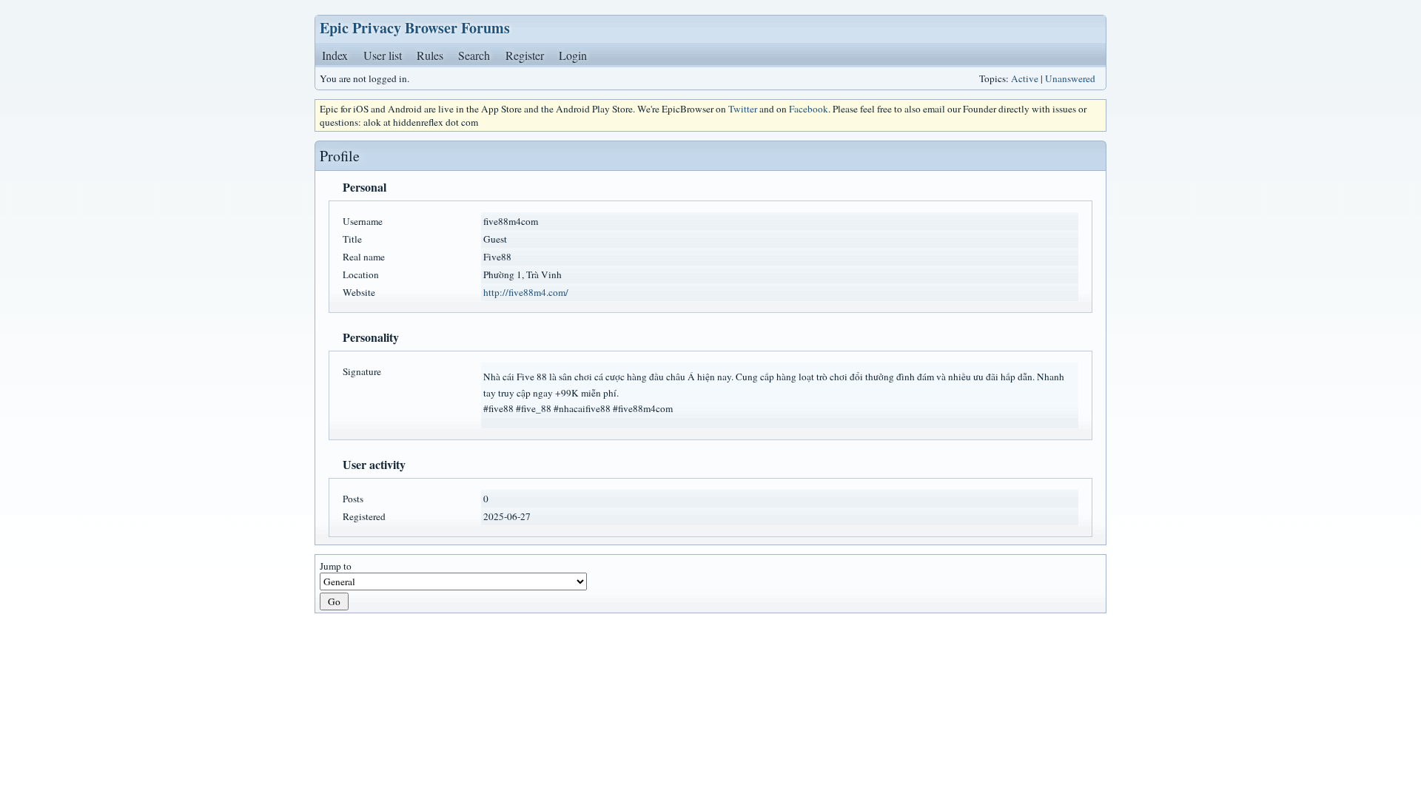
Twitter (742, 108)
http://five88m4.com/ (525, 292)
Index (335, 55)
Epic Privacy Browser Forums (415, 27)
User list (382, 55)
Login (573, 55)
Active (1024, 78)
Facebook (808, 108)
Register (524, 55)
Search (474, 55)
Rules (430, 55)
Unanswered (1070, 78)
